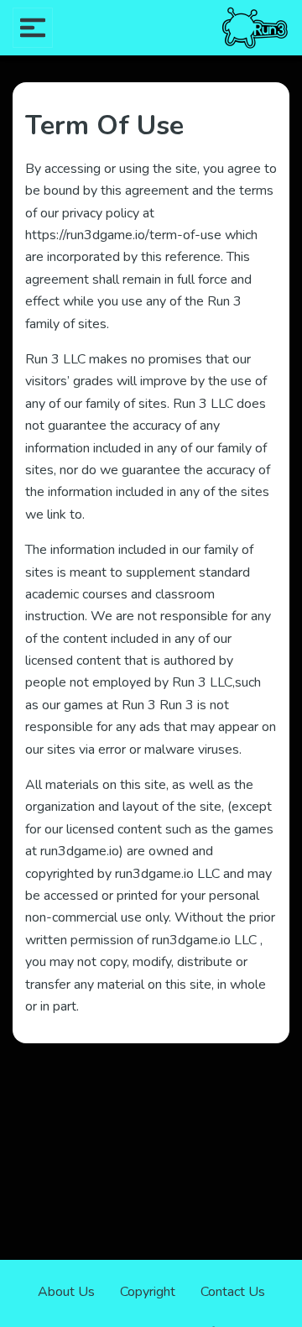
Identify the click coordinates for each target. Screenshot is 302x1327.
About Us (66, 1292)
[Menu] (33, 28)
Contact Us (232, 1292)
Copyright (147, 1292)
